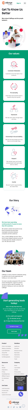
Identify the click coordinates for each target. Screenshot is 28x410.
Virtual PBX (4, 352)
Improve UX (4, 392)
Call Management (6, 357)
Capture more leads (6, 394)
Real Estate (16, 352)
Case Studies (17, 367)
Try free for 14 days (14, 326)
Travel (15, 359)
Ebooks (3, 367)
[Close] (26, 376)
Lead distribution (6, 350)
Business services (18, 350)
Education (16, 348)
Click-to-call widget (6, 346)
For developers (5, 378)
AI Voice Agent (5, 354)
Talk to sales (14, 331)
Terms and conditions (19, 374)
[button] (21, 394)
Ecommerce (17, 357)
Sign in (19, 3)
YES (20, 388)
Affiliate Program (6, 376)
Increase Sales (5, 390)
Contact (16, 369)
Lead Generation (6, 388)
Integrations (5, 369)
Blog (3, 365)
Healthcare (16, 346)
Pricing (3, 372)
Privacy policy (17, 372)
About (15, 365)
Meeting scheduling (6, 348)
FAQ (3, 380)
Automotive (17, 354)
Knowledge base (6, 374)
